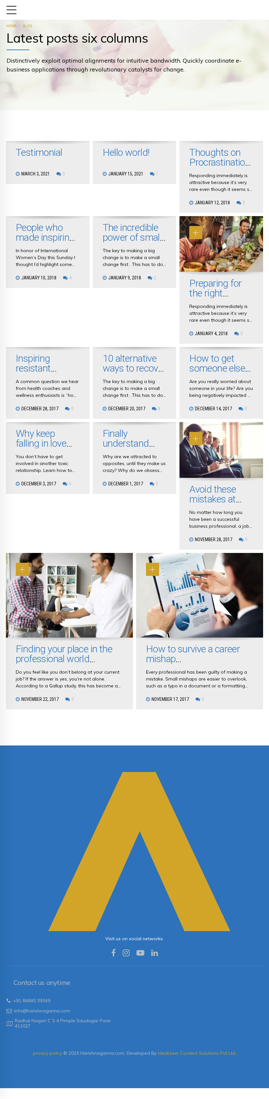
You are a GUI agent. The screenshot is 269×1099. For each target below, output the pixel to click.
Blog (27, 26)
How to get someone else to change (217, 368)
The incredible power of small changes (132, 237)
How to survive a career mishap (193, 653)
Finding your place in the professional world (64, 653)
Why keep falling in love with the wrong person (46, 448)
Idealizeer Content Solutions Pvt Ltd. (197, 1053)
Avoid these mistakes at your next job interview (214, 503)
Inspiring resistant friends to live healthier (42, 373)
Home (11, 26)
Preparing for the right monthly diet (215, 293)
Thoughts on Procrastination (219, 157)
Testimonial (39, 152)
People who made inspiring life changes (45, 237)
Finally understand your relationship (126, 448)
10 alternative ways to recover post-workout (134, 368)
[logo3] (134, 850)
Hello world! (126, 152)
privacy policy (48, 1053)
